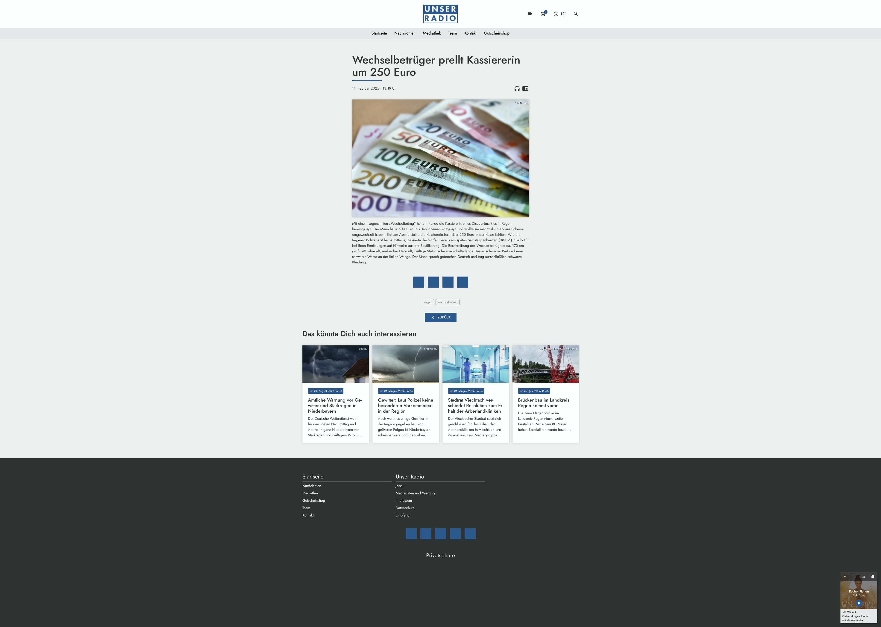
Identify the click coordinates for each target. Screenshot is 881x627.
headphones (517, 88)
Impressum (404, 500)
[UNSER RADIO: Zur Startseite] (441, 14)
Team (452, 33)
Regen (428, 302)
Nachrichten (405, 33)
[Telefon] (334, 13)
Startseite (379, 33)
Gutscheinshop (496, 33)
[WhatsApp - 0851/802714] (343, 13)
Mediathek (432, 33)
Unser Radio (410, 476)
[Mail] (307, 13)
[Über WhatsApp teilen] (448, 282)
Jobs (399, 485)
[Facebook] (316, 13)
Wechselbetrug (447, 302)
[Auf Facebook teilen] (418, 282)
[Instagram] (325, 13)
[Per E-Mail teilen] (462, 282)
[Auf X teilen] (433, 282)
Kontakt (470, 33)
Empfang (403, 515)
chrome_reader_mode (525, 88)
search (576, 14)
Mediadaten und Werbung (416, 493)
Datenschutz (405, 507)
